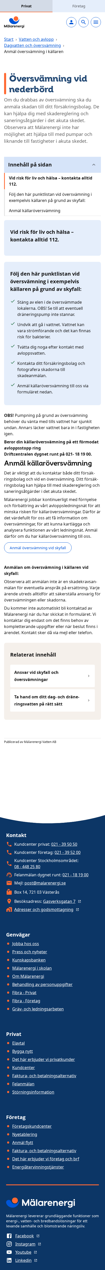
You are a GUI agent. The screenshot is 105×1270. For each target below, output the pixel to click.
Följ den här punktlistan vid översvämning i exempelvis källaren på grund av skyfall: (50, 197)
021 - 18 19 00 (75, 875)
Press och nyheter (29, 952)
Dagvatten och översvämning (32, 45)
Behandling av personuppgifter (42, 984)
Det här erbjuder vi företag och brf (45, 1159)
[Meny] (96, 22)
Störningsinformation (33, 1092)
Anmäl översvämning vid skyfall (38, 547)
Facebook (24, 1236)
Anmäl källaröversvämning (34, 210)
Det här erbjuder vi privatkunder (43, 1059)
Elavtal (18, 1043)
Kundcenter (23, 1067)
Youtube (23, 1252)
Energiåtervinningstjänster (38, 1167)
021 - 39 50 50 (64, 844)
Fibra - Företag (26, 1001)
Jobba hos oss (25, 943)
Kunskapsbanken (29, 960)
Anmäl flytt (22, 1142)
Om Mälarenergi (28, 976)
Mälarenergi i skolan (32, 968)
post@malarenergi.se (45, 883)
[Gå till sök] (83, 22)
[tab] (26, 6)
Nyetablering (24, 1134)
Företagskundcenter (32, 1126)
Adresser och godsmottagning (43, 909)
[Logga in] (71, 22)
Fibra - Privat (24, 992)
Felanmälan (23, 1084)
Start (9, 39)
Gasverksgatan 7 (59, 901)
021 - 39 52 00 (68, 852)
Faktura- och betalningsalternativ (44, 1076)
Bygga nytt (22, 1051)
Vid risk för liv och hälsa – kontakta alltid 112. (50, 181)
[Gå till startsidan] (14, 22)
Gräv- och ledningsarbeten (38, 1009)
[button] (52, 165)
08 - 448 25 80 (27, 866)
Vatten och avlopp (36, 39)
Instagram (25, 1244)
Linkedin (23, 1260)
